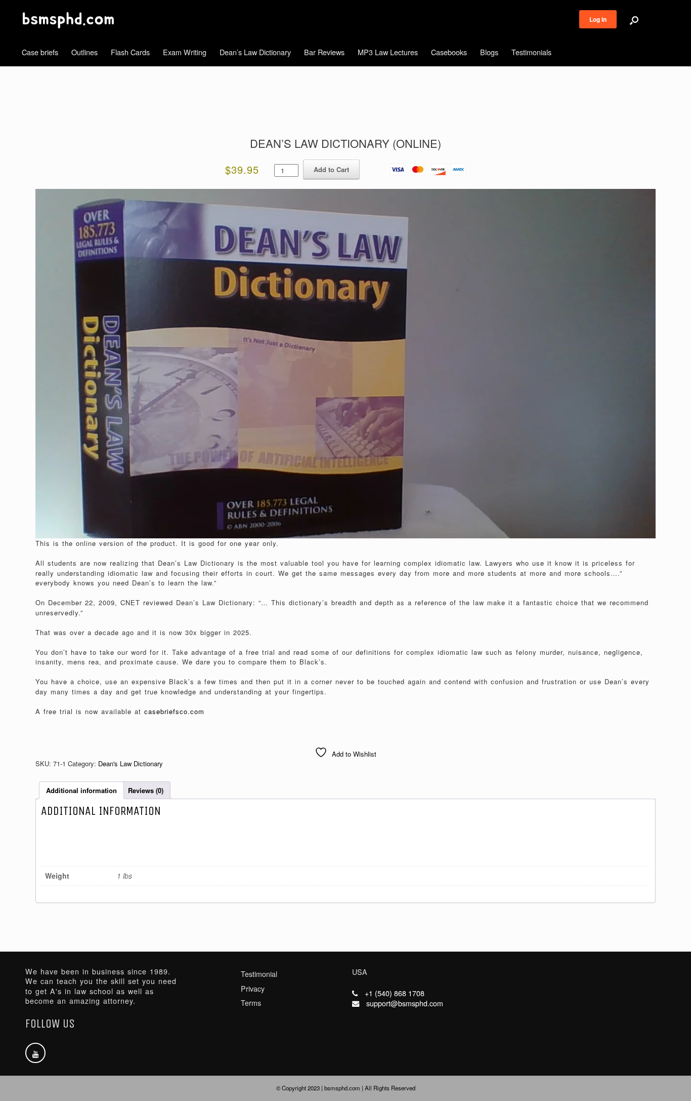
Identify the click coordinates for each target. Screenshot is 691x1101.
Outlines (84, 52)
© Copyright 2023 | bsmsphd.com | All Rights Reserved (345, 1088)
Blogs (489, 52)
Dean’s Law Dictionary (255, 52)
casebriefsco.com (174, 711)
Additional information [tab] (81, 790)
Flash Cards (130, 52)
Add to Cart (331, 169)
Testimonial (259, 974)
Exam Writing (184, 52)
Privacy (253, 989)
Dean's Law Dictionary (130, 763)
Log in (598, 19)
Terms (251, 1003)
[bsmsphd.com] (68, 20)
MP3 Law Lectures (388, 52)
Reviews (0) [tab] (145, 790)
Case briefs (40, 52)
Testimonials (531, 52)
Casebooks (449, 52)
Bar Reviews (324, 52)
